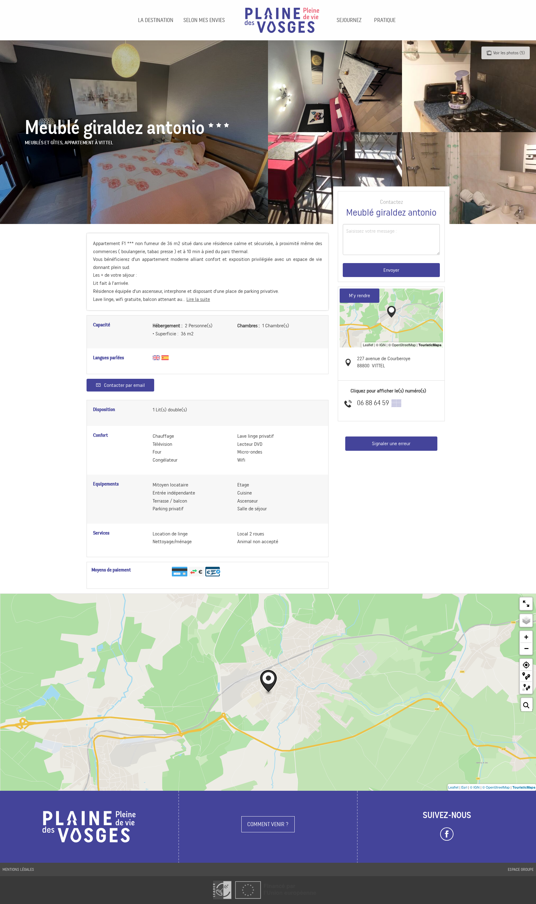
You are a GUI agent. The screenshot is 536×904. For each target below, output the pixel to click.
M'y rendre (359, 295)
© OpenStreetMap (496, 787)
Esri (464, 787)
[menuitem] (155, 20)
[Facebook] (446, 834)
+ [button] (526, 637)
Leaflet (453, 787)
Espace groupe (521, 869)
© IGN (475, 787)
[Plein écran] (526, 603)
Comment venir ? (267, 824)
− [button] (526, 648)
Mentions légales (18, 869)
